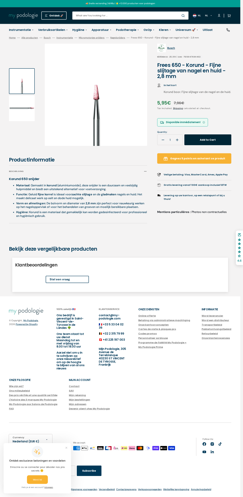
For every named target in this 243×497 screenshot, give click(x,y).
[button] (228, 16)
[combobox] (130, 15)
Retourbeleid (210, 333)
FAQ (11, 408)
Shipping (178, 108)
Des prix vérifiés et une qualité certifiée (33, 395)
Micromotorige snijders (92, 37)
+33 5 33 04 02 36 (111, 326)
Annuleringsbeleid (201, 489)
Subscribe (89, 471)
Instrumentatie (64, 37)
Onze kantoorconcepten (153, 324)
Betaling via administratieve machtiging (164, 320)
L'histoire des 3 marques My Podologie (33, 399)
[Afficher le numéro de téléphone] (228, 30)
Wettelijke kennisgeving (176, 489)
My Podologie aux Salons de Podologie (33, 404)
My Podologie (30, 320)
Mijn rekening (77, 395)
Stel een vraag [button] (60, 279)
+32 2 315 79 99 (113, 334)
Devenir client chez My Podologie (89, 408)
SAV (71, 390)
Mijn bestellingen (79, 399)
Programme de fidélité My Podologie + (162, 342)
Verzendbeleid (107, 489)
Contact (74, 386)
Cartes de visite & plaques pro (157, 329)
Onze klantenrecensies (216, 338)
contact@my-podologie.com (110, 317)
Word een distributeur (215, 320)
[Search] (184, 16)
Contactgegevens (126, 489)
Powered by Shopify (27, 324)
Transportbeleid (212, 324)
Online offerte (147, 315)
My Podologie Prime (150, 347)
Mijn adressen (77, 404)
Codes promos (147, 333)
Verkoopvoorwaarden (150, 489)
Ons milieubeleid (19, 390)
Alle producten (29, 37)
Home (12, 37)
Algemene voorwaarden (84, 489)
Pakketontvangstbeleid (216, 329)
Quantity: (162, 132)
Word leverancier (212, 315)
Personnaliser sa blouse (153, 338)
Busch (47, 37)
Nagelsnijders (117, 37)
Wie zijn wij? (16, 386)
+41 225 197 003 (114, 340)
